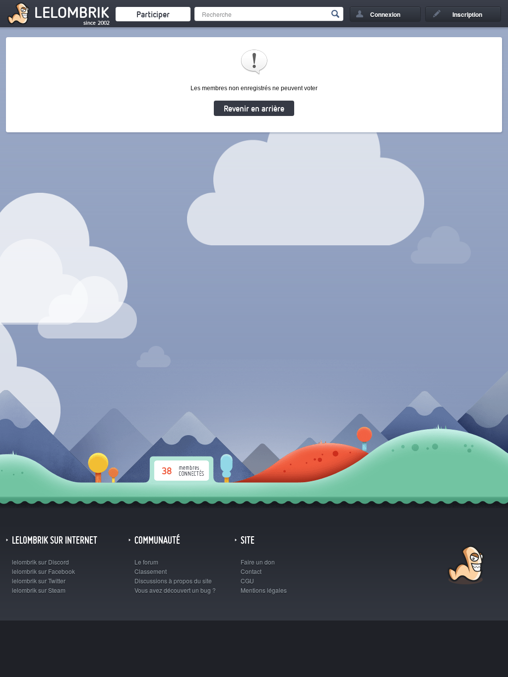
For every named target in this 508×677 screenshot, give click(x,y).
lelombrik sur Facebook (43, 571)
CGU (247, 580)
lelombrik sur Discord (40, 562)
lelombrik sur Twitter (38, 580)
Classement (150, 571)
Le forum (146, 562)
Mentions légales (264, 590)
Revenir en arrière (254, 108)
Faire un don (258, 562)
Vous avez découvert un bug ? (175, 590)
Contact (251, 571)
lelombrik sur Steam (38, 590)
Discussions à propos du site (173, 580)
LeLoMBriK (464, 566)
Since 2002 (96, 23)
